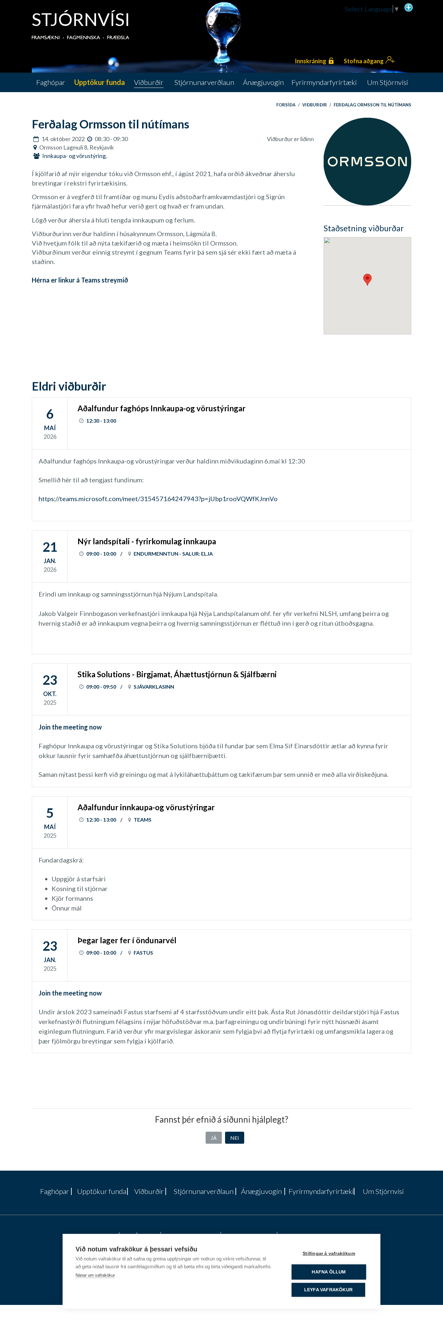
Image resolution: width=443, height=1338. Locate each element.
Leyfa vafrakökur (328, 1289)
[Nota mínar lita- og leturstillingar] (408, 7)
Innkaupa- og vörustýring (74, 155)
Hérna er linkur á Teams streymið (80, 280)
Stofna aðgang (364, 61)
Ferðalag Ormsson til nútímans (372, 104)
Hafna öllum (329, 1272)
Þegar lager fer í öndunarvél (127, 940)
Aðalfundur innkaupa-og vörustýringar (146, 807)
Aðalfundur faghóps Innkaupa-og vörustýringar (161, 408)
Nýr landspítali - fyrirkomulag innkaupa (147, 541)
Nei (234, 1138)
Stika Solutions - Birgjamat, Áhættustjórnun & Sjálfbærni (177, 674)
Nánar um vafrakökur (95, 1275)
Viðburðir (314, 104)
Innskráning (310, 61)
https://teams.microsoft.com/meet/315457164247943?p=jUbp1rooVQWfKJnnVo (158, 498)
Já (214, 1138)
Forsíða (285, 104)
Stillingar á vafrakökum (329, 1253)
